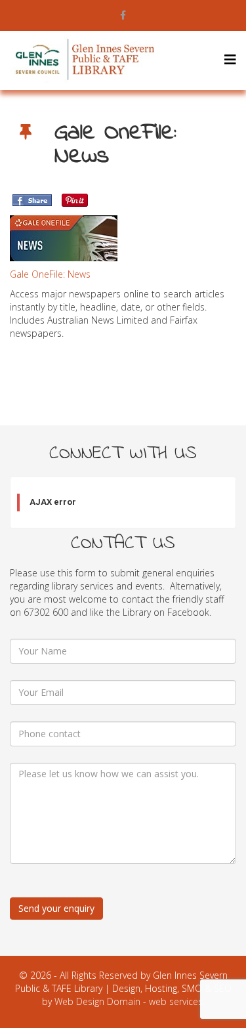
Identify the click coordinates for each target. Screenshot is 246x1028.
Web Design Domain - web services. (129, 1001)
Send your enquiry (56, 908)
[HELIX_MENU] (230, 59)
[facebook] (123, 15)
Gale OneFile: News (50, 274)
